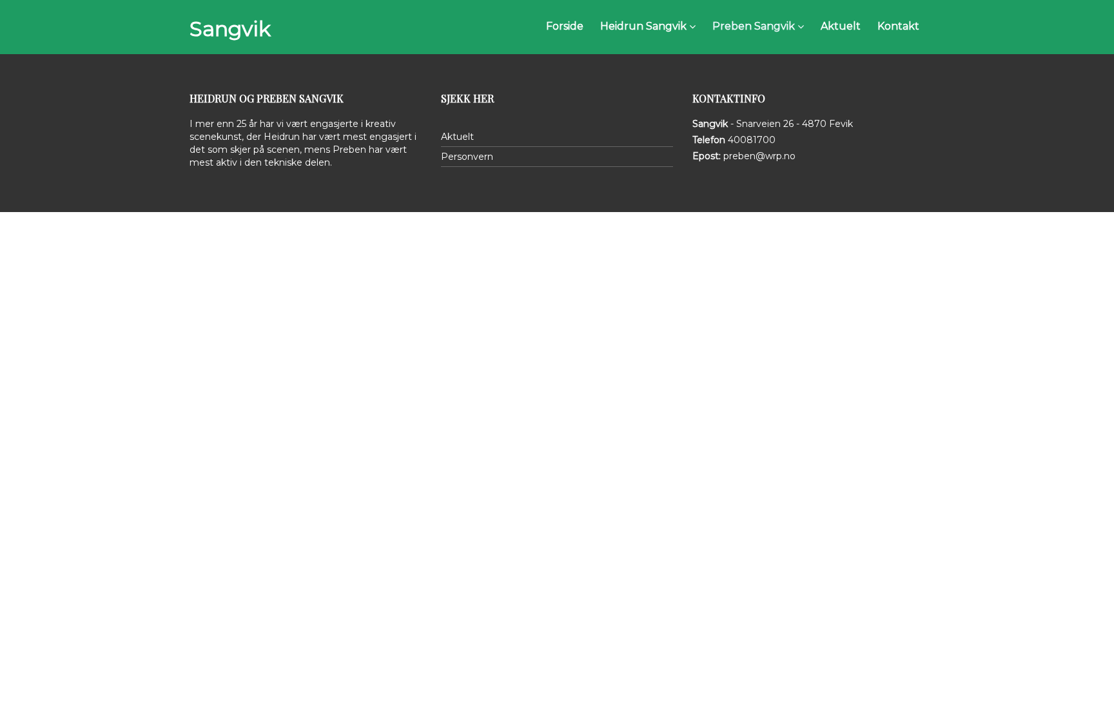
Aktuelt (457, 136)
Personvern (467, 156)
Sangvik (230, 29)
